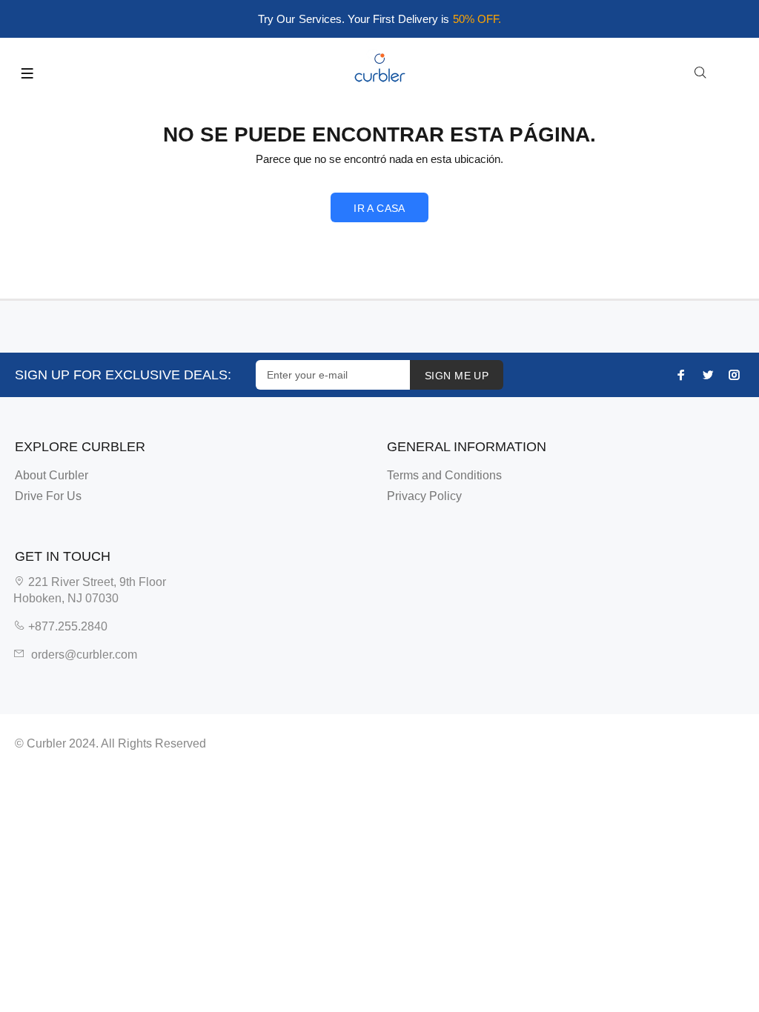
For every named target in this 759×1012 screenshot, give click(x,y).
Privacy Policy (424, 496)
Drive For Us (48, 496)
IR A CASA (379, 208)
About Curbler (51, 475)
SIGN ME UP (456, 376)
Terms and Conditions (444, 475)
